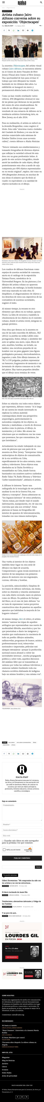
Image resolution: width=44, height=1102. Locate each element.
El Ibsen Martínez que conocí (13, 1038)
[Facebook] (4, 30)
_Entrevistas (5, 886)
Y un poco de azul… (9, 913)
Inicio (3, 7)
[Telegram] (32, 30)
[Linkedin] (18, 30)
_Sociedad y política (7, 906)
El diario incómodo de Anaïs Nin (15, 892)
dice (21, 619)
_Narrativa (5, 895)
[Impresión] (28, 30)
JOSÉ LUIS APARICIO (7, 1035)
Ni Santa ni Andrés (9, 1026)
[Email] (23, 30)
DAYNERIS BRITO (14, 886)
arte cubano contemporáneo (24, 742)
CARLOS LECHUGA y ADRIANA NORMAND (12, 1028)
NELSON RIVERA (6, 1039)
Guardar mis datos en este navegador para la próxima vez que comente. (20, 842)
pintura (13, 745)
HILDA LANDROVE (17, 906)
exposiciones (6, 745)
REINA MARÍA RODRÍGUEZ (15, 916)
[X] (9, 30)
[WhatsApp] (13, 30)
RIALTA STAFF (9, 26)
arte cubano (12, 742)
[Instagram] (22, 1097)
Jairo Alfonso (15, 69)
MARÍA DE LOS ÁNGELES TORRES (10, 1047)
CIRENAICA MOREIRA (14, 895)
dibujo (34, 742)
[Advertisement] (22, 212)
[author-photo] (22, 774)
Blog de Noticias (11, 7)
